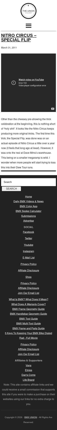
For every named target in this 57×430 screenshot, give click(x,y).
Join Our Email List (28, 293)
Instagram (28, 251)
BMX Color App (28, 206)
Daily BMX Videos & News (28, 201)
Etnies (28, 370)
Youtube (28, 245)
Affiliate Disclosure (28, 270)
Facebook (28, 232)
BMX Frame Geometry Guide (28, 309)
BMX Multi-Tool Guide (28, 323)
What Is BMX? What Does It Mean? (28, 299)
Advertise (28, 220)
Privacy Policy (29, 264)
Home (28, 196)
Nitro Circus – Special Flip (18, 37)
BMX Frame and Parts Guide (29, 328)
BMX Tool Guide (28, 318)
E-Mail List (29, 257)
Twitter (28, 238)
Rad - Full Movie (28, 338)
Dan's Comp (28, 375)
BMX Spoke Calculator (28, 211)
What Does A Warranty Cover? (28, 304)
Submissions (28, 216)
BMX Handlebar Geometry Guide (28, 314)
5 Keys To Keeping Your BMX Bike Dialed (28, 333)
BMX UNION (28, 11)
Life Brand (28, 380)
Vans (28, 365)
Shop (28, 277)
